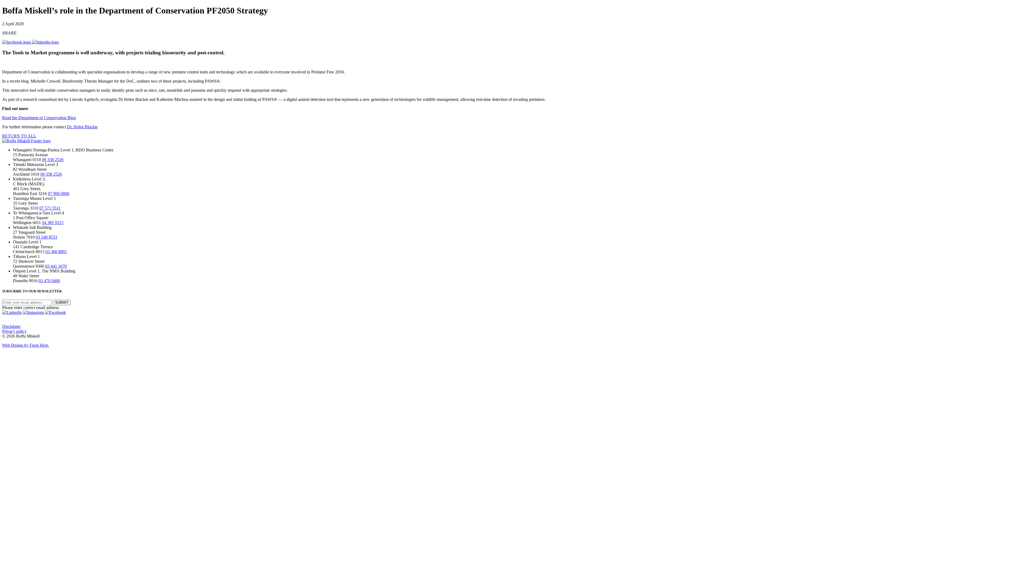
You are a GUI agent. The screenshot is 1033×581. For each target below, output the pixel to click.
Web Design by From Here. (25, 345)
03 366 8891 (56, 251)
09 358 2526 (52, 159)
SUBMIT (62, 302)
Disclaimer (11, 326)
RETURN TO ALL (19, 136)
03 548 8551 (46, 237)
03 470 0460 (49, 280)
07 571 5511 (50, 208)
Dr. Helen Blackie (82, 127)
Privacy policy (14, 331)
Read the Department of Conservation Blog (39, 117)
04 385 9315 (52, 222)
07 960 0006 (58, 193)
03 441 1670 (56, 266)
